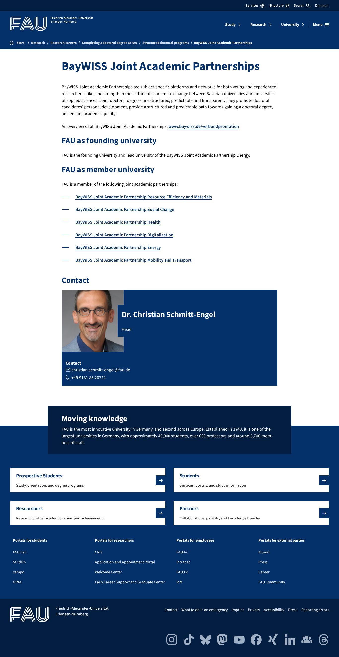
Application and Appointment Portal (125, 562)
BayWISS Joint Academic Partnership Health (117, 222)
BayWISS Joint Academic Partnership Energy (118, 247)
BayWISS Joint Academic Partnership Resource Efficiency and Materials (143, 197)
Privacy (254, 610)
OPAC (17, 582)
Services (252, 5)
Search (299, 5)
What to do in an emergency (204, 610)
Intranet (183, 562)
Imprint (238, 610)
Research (258, 24)
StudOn (19, 562)
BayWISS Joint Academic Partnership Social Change (124, 210)
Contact (171, 610)
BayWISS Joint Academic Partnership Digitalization (124, 235)
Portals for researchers (114, 540)
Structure (276, 5)
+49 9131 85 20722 (88, 378)
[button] (88, 480)
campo (18, 572)
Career (264, 572)
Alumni (264, 552)
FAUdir (182, 552)
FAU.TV (182, 572)
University (290, 24)
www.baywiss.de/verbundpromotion (204, 126)
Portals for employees (195, 540)
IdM (179, 582)
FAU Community (271, 582)
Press (263, 562)
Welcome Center (108, 572)
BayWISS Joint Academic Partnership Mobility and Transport (133, 260)
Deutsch (322, 5)
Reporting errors (315, 610)
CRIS (98, 552)
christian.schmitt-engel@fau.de (100, 370)
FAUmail (20, 552)
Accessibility (274, 610)
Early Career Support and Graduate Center (130, 582)
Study (230, 24)
